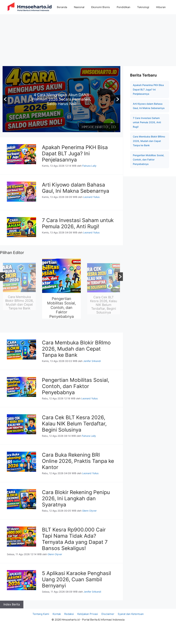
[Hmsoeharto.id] (29, 7)
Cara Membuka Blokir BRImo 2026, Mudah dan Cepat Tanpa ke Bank (61, 99)
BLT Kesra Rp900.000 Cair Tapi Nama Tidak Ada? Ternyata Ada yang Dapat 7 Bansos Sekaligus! (75, 538)
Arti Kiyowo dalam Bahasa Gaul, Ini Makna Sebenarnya (75, 188)
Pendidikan (123, 7)
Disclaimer (107, 614)
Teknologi (143, 7)
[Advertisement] (88, 40)
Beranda (62, 7)
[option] (61, 99)
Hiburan (161, 7)
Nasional (79, 7)
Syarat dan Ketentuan (131, 614)
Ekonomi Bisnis (100, 7)
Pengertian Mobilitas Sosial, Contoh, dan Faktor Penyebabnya (61, 307)
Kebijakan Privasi (87, 614)
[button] (5, 99)
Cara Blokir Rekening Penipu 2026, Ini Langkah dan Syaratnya (76, 498)
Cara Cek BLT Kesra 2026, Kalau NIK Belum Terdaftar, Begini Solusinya (103, 307)
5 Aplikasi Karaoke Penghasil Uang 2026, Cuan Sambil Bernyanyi (76, 579)
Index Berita (11, 604)
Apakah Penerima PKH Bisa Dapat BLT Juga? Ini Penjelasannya (75, 153)
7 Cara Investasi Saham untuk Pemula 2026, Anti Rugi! (78, 223)
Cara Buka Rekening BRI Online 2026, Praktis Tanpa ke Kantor (78, 461)
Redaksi (69, 614)
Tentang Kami (40, 614)
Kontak (57, 614)
